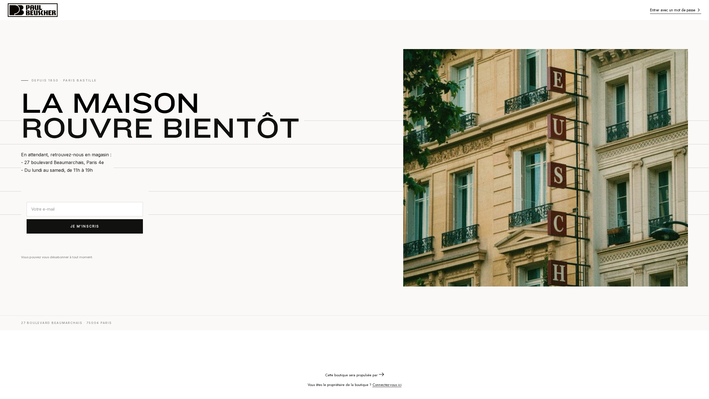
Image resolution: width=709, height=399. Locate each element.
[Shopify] (381, 375)
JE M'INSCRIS (84, 226)
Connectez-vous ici (387, 384)
